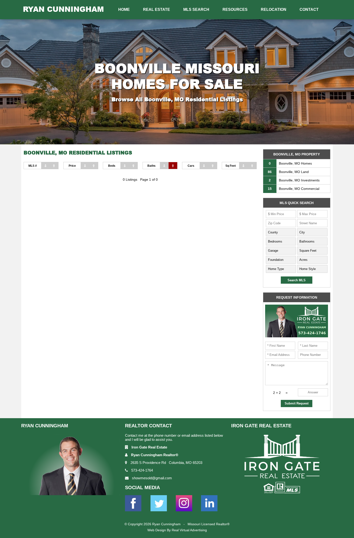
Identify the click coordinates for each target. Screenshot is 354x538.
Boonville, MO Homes (290, 163)
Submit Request (296, 403)
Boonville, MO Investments (294, 180)
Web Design (156, 530)
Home (124, 9)
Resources (235, 9)
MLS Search (196, 9)
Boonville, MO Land (288, 172)
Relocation (273, 9)
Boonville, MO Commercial (293, 189)
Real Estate (156, 9)
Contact (309, 9)
